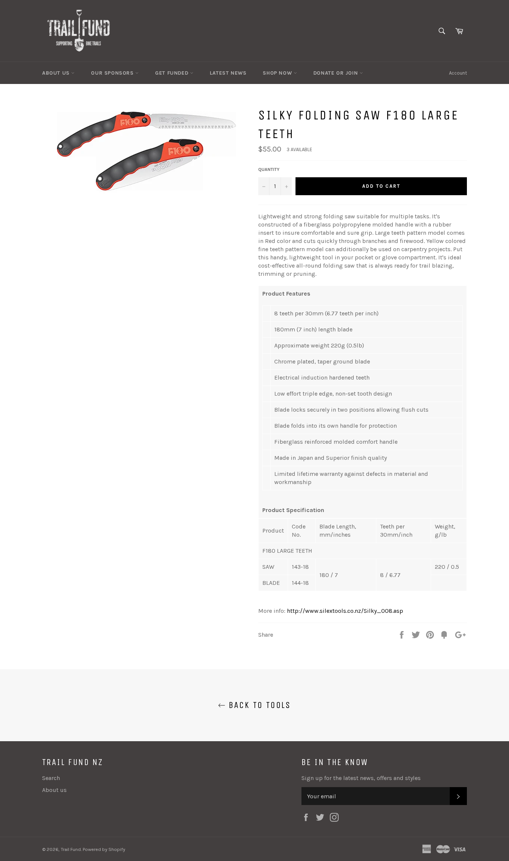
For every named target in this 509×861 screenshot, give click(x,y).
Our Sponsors (113, 73)
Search (51, 778)
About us (54, 789)
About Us (56, 73)
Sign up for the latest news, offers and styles (361, 778)
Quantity (268, 169)
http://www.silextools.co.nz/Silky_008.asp (344, 610)
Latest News (228, 73)
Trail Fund (71, 849)
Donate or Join (336, 73)
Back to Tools (258, 705)
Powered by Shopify (104, 849)
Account (458, 73)
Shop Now (278, 73)
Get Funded (172, 73)
